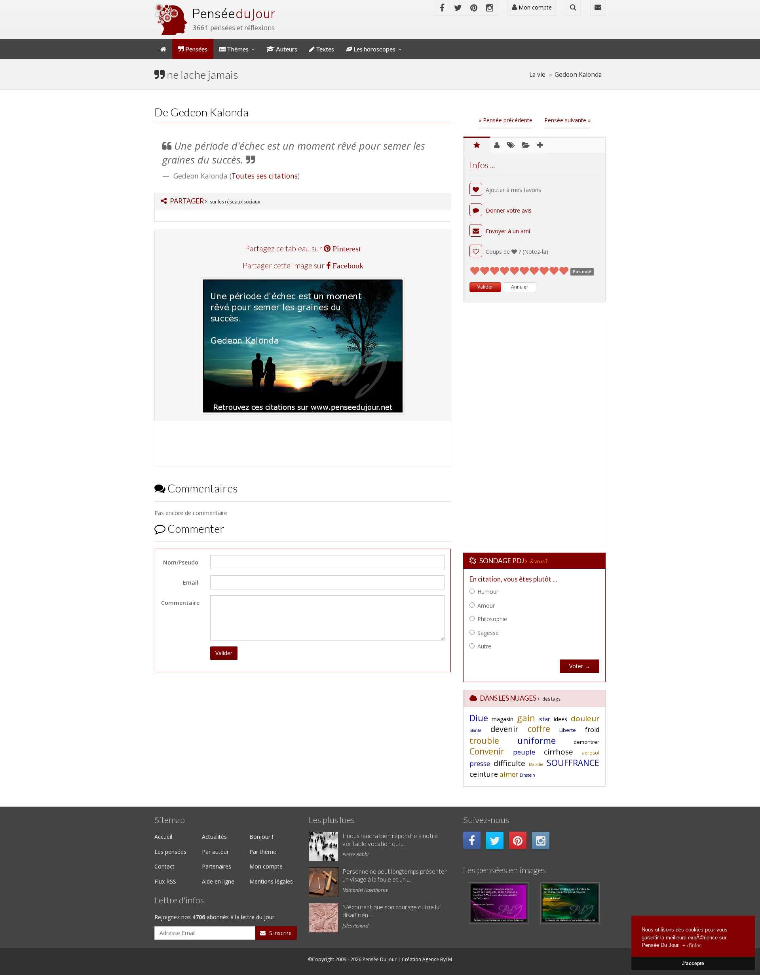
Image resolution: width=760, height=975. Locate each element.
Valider (223, 653)
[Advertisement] (301, 443)
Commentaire (180, 602)
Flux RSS (165, 881)
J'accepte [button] (693, 963)
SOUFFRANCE (573, 762)
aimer (509, 774)
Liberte (567, 730)
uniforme (536, 740)
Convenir (486, 751)
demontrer (586, 741)
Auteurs (286, 49)
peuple (524, 751)
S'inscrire (280, 933)
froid (592, 729)
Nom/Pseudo (180, 562)
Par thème (262, 851)
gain (526, 718)
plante (475, 730)
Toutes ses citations (265, 176)
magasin (502, 719)
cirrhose (558, 752)
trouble (484, 740)
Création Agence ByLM (427, 959)
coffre (539, 728)
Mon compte (534, 7)
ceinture (483, 774)
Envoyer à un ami (507, 231)
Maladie (536, 764)
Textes (324, 49)
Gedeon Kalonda (578, 74)
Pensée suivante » (567, 120)
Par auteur (215, 851)
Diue (478, 718)
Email (190, 582)
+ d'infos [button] (692, 945)
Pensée (233, 13)
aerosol (590, 752)
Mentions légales (271, 881)
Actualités (214, 836)
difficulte (509, 763)
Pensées (195, 49)
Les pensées (170, 851)
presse (479, 763)
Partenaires (216, 866)
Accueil (163, 836)
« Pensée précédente (505, 120)
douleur (585, 718)
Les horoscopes (373, 49)
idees (560, 719)
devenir (504, 729)
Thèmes (237, 49)
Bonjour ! (261, 836)
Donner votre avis (508, 210)
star (544, 719)
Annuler (519, 286)
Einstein (527, 775)
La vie (537, 74)
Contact (164, 866)
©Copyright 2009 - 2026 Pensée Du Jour (352, 959)
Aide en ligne (218, 881)
